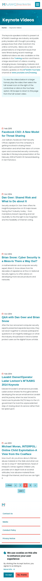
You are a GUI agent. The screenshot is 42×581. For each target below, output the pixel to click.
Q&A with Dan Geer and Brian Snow (21, 319)
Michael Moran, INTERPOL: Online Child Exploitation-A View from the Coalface (19, 450)
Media (5, 522)
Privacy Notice (9, 538)
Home (4, 28)
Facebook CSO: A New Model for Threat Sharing (20, 133)
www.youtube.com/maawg (24, 72)
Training (18, 58)
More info (8, 569)
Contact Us (8, 513)
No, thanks (22, 575)
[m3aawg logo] (3, 505)
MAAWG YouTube (31, 70)
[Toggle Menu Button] (37, 4)
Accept (8, 575)
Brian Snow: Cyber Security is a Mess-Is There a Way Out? (21, 259)
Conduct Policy (9, 530)
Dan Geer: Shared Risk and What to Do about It (19, 199)
